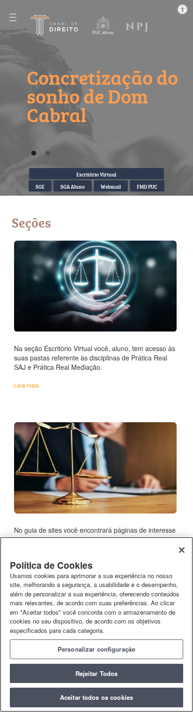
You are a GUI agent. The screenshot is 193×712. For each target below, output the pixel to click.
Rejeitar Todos (96, 673)
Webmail (111, 186)
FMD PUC (147, 186)
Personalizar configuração (96, 649)
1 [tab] (33, 153)
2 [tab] (47, 153)
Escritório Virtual (96, 174)
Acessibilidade (185, 12)
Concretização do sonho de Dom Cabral (102, 96)
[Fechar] (181, 550)
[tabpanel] (104, 107)
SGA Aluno (72, 186)
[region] (96, 624)
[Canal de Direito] (54, 25)
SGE (40, 186)
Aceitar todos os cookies (96, 697)
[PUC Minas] (103, 26)
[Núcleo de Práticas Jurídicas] (137, 26)
